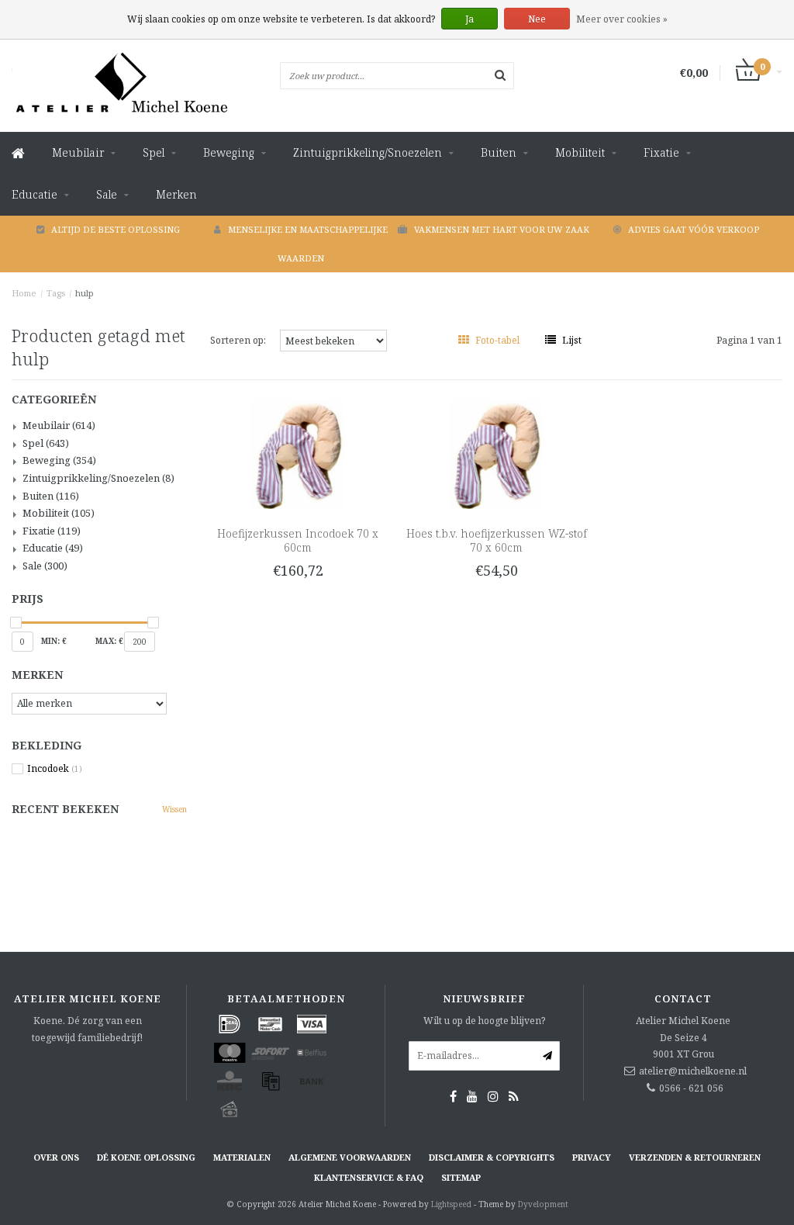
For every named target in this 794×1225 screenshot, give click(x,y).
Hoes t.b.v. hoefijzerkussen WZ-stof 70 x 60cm (496, 540)
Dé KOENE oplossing (146, 1157)
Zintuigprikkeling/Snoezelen (367, 152)
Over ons (56, 1157)
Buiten (498, 152)
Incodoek (54, 768)
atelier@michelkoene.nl (693, 1071)
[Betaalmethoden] (229, 1024)
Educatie (34, 194)
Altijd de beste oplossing (115, 229)
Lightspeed (451, 1204)
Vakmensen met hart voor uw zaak (501, 229)
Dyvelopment (543, 1204)
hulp (84, 293)
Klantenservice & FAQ (368, 1177)
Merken (176, 194)
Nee (537, 19)
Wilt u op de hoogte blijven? (484, 1020)
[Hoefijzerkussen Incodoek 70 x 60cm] (297, 453)
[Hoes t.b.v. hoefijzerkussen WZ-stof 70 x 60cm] (496, 453)
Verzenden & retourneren (695, 1157)
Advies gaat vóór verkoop (693, 229)
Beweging (228, 152)
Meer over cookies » (622, 19)
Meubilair (78, 152)
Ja (469, 19)
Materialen (242, 1157)
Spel (153, 152)
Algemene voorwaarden (349, 1157)
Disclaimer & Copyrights (491, 1157)
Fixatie (661, 152)
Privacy (591, 1157)
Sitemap (461, 1177)
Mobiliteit (580, 152)
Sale (106, 194)
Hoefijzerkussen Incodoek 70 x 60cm (297, 540)
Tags (56, 293)
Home (24, 293)
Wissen (174, 809)
